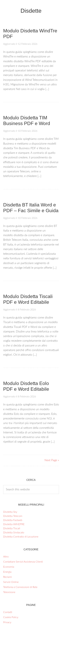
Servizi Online (11, 582)
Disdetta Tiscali (11, 528)
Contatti (7, 612)
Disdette (31, 10)
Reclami (7, 577)
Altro (6, 556)
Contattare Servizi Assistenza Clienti (23, 561)
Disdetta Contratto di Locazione (20, 536)
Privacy (7, 622)
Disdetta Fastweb (12, 520)
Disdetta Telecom (12, 516)
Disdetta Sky (10, 512)
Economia (8, 567)
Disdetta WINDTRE (13, 524)
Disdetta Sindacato (13, 532)
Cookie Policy (10, 617)
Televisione (9, 592)
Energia (7, 572)
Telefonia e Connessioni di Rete (20, 587)
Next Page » (52, 460)
